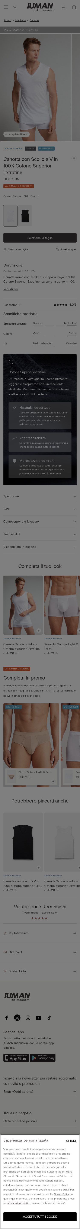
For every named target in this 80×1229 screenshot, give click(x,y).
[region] (40, 1181)
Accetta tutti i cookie (40, 1217)
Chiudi (71, 1141)
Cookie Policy (61, 1194)
